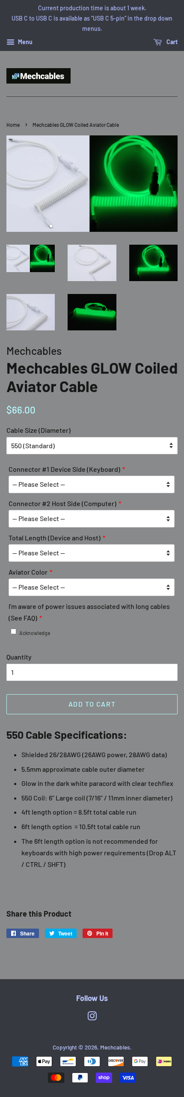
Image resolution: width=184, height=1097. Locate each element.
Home (13, 125)
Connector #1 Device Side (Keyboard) (64, 469)
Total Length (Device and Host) (55, 538)
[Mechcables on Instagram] (92, 1017)
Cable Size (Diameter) (38, 430)
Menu (25, 42)
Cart (171, 42)
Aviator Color (28, 572)
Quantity (19, 657)
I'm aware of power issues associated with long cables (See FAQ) (89, 612)
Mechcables (115, 1047)
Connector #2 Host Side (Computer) (62, 503)
